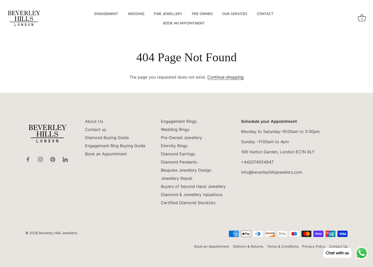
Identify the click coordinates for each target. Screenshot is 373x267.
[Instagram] (40, 158)
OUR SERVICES (234, 14)
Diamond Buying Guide (107, 137)
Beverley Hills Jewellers (58, 233)
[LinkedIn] (65, 158)
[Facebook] (27, 158)
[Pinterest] (52, 158)
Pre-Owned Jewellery (181, 137)
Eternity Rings (174, 145)
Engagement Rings (179, 121)
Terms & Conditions (283, 246)
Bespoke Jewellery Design (186, 170)
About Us (94, 121)
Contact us (95, 129)
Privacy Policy (314, 246)
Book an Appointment (106, 153)
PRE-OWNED (202, 14)
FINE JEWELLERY (168, 14)
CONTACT (265, 14)
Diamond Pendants (179, 162)
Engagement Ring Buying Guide (115, 145)
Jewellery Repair (177, 178)
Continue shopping (225, 77)
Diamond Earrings (178, 153)
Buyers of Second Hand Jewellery (193, 186)
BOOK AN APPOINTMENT (184, 23)
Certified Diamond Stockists (188, 202)
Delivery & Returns (248, 246)
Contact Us (338, 246)
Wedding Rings (175, 129)
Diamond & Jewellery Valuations (192, 194)
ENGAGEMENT (106, 14)
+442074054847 (257, 162)
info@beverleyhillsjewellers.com (271, 172)
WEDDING (136, 14)
